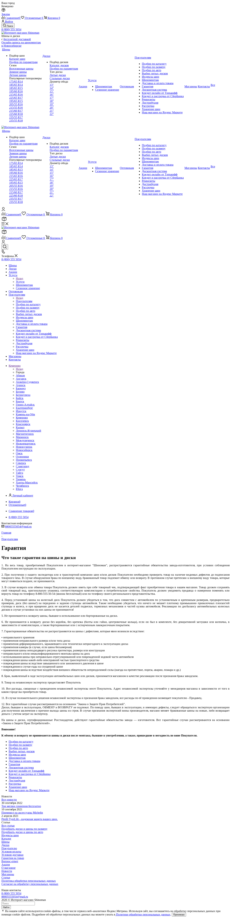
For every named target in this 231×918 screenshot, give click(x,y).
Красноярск (23, 424)
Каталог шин (17, 58)
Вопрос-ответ (9, 861)
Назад (19, 278)
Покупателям (24, 301)
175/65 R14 (16, 81)
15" (52, 91)
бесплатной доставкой (17, 39)
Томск (19, 476)
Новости (6, 871)
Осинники (22, 456)
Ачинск (20, 385)
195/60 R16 (16, 91)
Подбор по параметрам (23, 62)
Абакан (20, 375)
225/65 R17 (16, 97)
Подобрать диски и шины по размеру (24, 828)
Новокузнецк (24, 446)
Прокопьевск (24, 459)
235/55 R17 (16, 117)
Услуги (20, 281)
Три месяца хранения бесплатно (21, 806)
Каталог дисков (59, 65)
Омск (19, 453)
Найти (6, 907)
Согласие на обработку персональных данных (29, 884)
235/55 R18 (16, 120)
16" (52, 94)
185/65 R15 (16, 88)
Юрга (19, 489)
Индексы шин (10, 835)
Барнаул (21, 388)
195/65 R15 (16, 101)
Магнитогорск (25, 433)
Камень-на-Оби (25, 414)
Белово (20, 391)
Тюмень (21, 479)
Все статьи (8, 825)
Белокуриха (23, 394)
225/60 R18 (16, 114)
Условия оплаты (11, 851)
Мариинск (22, 437)
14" (52, 88)
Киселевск (22, 420)
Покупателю (9, 848)
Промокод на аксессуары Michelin (22, 812)
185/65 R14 (16, 84)
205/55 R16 (16, 104)
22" (52, 114)
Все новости (9, 799)
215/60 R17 (16, 110)
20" (52, 107)
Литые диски (58, 75)
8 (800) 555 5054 (11, 29)
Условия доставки (12, 854)
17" (52, 97)
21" (52, 110)
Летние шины (17, 75)
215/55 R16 (16, 107)
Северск (21, 463)
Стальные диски (60, 78)
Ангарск (21, 378)
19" (52, 104)
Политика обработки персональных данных (28, 880)
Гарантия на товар (12, 858)
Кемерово (22, 417)
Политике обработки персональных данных (142, 914)
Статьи (5, 877)
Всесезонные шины (21, 68)
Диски (5, 845)
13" (52, 84)
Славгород (22, 466)
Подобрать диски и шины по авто (22, 832)
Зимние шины (18, 71)
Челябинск (22, 485)
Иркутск (21, 411)
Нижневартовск (26, 443)
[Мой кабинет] (3, 209)
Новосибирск (24, 450)
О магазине (8, 867)
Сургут (20, 469)
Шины (5, 841)
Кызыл (20, 427)
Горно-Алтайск (25, 404)
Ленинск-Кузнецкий (28, 430)
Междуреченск (25, 440)
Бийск (19, 398)
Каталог (6, 838)
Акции (5, 864)
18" (52, 101)
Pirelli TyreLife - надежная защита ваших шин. (29, 819)
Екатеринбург (24, 407)
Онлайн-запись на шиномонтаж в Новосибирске (21, 44)
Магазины (7, 874)
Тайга (19, 472)
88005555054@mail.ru (18, 526)
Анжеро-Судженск (27, 381)
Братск (20, 401)
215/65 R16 (16, 94)
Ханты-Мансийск (27, 482)
